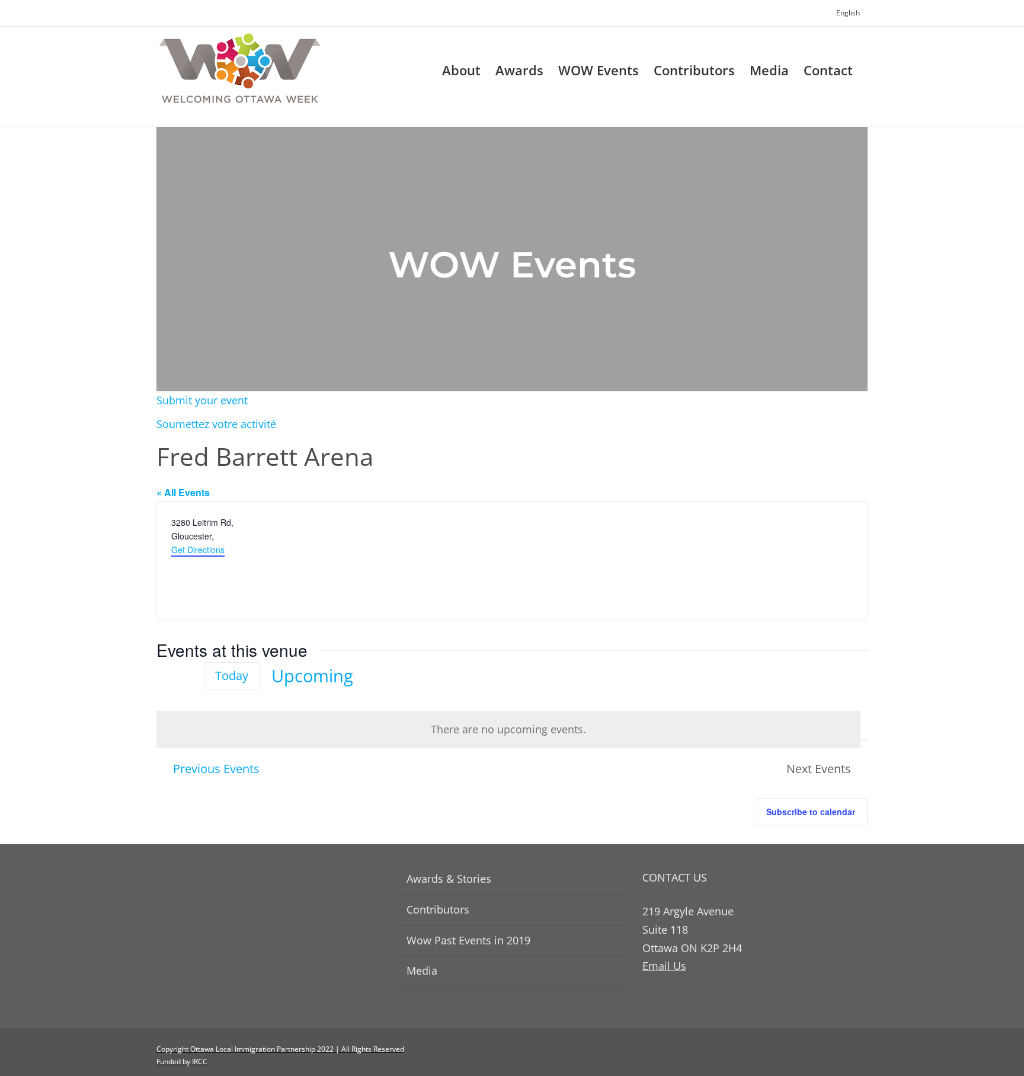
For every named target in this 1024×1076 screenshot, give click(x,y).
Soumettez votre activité (216, 424)
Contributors (438, 909)
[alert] (508, 729)
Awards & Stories (449, 878)
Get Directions (198, 549)
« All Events (183, 492)
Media (422, 970)
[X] (863, 1055)
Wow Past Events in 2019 (468, 940)
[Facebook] (843, 1055)
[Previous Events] (163, 676)
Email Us (664, 966)
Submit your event (202, 400)
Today (231, 675)
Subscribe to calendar (810, 812)
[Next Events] (185, 676)
